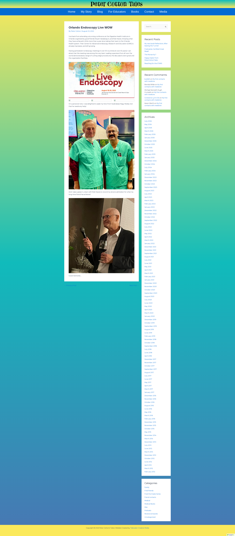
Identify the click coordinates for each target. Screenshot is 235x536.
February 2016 (149, 419)
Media (163, 11)
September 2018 (150, 346)
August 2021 (149, 257)
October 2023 (149, 184)
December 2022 (150, 210)
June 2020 (148, 303)
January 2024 (149, 174)
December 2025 (150, 141)
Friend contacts (150, 497)
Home (71, 11)
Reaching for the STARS (153, 63)
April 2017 (148, 386)
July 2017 (147, 376)
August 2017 (149, 372)
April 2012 (148, 465)
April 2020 (148, 310)
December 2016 (150, 396)
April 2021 (148, 270)
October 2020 (149, 290)
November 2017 (150, 362)
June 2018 (148, 353)
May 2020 (148, 306)
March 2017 (148, 389)
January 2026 (149, 138)
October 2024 (149, 164)
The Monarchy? (150, 54)
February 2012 (149, 472)
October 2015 (149, 429)
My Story (86, 11)
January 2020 (149, 316)
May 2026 (148, 124)
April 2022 (148, 237)
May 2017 (147, 382)
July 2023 (148, 194)
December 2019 (150, 319)
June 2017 (148, 379)
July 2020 (148, 300)
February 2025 (149, 154)
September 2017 (150, 369)
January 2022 (149, 243)
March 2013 (148, 452)
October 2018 (149, 343)
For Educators (117, 11)
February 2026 (149, 134)
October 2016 (149, 402)
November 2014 (150, 435)
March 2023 (148, 200)
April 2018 (148, 356)
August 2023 (149, 190)
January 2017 (149, 392)
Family (146, 487)
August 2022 (149, 224)
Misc (146, 507)
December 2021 (150, 247)
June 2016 (148, 409)
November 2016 (150, 399)
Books (135, 11)
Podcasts (147, 510)
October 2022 (149, 217)
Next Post (134, 285)
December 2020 (150, 283)
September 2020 (150, 293)
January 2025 (149, 157)
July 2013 (147, 445)
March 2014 (148, 439)
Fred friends (148, 491)
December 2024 (150, 161)
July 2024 (148, 167)
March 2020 (148, 313)
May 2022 (148, 233)
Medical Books (149, 504)
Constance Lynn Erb (151, 98)
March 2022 (148, 240)
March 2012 (148, 468)
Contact (149, 11)
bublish (147, 79)
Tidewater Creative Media (139, 528)
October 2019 (149, 323)
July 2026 (148, 121)
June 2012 (148, 462)
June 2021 (148, 263)
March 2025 (148, 151)
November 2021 (150, 250)
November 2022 (150, 214)
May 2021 (147, 267)
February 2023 (150, 204)
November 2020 (150, 286)
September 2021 (150, 253)
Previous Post (70, 285)
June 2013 (148, 448)
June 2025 (148, 147)
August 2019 (149, 329)
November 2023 (150, 181)
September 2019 (150, 326)
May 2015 (147, 432)
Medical (147, 500)
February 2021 (149, 276)
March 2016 (148, 415)
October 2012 (149, 458)
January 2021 (149, 280)
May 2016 (147, 412)
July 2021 (147, 260)
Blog (100, 11)
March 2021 (148, 273)
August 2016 (149, 405)
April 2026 (148, 128)
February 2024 (150, 171)
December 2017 (150, 359)
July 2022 (148, 227)
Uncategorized (150, 517)
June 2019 (148, 333)
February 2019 (149, 336)
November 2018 (150, 339)
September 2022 (150, 220)
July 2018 (147, 349)
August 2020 (149, 296)
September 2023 (150, 187)
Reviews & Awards (151, 514)
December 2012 (150, 455)
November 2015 (150, 425)
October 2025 (149, 144)
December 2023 (150, 177)
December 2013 (150, 442)
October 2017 (149, 366)
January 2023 (149, 207)
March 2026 (148, 131)
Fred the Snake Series (152, 494)
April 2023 (148, 197)
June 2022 (148, 230)
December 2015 (150, 422)
